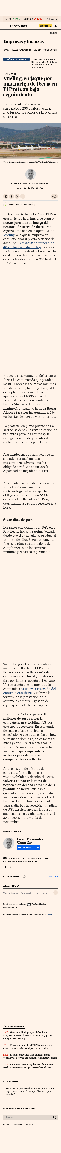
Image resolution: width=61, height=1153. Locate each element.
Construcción (50, 50)
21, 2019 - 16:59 (34, 188)
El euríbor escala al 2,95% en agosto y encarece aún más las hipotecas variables (27, 1047)
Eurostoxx (17, 1124)
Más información (10, 907)
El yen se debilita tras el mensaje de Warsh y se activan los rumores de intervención (30, 1056)
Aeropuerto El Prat (30, 893)
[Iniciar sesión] (55, 25)
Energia (37, 50)
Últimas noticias (13, 1026)
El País (54, 33)
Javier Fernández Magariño (30, 183)
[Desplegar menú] (5, 26)
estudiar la (29, 691)
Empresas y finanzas (23, 41)
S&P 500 (28, 19)
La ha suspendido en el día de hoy (28, 245)
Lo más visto (10, 1081)
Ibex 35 (8, 19)
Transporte (9, 74)
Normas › (53, 876)
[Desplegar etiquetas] (55, 892)
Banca (7, 50)
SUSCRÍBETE (45, 26)
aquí (50, 914)
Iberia (44, 893)
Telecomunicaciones (21, 50)
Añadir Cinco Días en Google (21, 205)
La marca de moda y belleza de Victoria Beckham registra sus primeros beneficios (28, 1066)
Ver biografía (24, 847)
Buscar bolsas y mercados (19, 1108)
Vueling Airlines (10, 893)
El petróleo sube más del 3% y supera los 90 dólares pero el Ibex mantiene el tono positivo (44, 63)
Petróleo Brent (53, 19)
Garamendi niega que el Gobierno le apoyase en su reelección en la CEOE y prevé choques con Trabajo (27, 1035)
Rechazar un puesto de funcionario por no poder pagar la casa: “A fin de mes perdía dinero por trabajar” (30, 1091)
